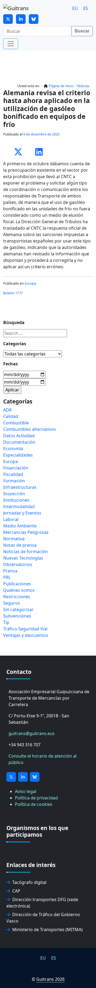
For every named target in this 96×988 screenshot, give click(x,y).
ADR (7, 410)
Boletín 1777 (13, 293)
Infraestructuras (20, 487)
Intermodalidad (19, 506)
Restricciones (16, 597)
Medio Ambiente (20, 526)
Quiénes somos (19, 590)
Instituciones (16, 500)
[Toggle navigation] (10, 43)
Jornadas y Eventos (22, 513)
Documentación (19, 442)
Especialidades (18, 455)
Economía (13, 448)
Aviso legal (25, 791)
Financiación (15, 468)
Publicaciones (17, 584)
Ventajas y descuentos (25, 635)
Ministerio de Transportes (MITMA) (47, 929)
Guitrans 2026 (50, 979)
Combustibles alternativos (29, 429)
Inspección (14, 494)
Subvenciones (17, 616)
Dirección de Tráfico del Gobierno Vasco (43, 918)
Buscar (82, 31)
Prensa (10, 571)
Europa (30, 283)
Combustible (16, 423)
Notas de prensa (20, 545)
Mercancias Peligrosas (26, 532)
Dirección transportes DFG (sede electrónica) (42, 903)
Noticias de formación (25, 551)
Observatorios (17, 564)
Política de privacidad (36, 798)
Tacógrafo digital (29, 882)
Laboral (10, 519)
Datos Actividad (19, 436)
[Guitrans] (16, 8)
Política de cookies (33, 804)
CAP (16, 891)
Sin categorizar (18, 609)
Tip (6, 622)
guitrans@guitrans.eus (32, 733)
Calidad (10, 416)
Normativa (14, 539)
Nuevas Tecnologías (23, 558)
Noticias (83, 86)
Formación (14, 481)
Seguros (11, 603)
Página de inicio (61, 86)
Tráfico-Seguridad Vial (25, 629)
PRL (7, 577)
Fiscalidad (13, 474)
